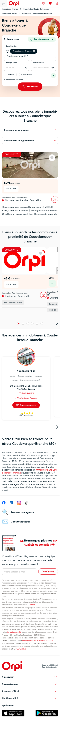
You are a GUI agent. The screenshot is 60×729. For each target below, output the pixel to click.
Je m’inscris (48, 571)
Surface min (38, 62)
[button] (34, 51)
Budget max (11, 62)
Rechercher (32, 86)
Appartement (26, 74)
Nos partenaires (10, 684)
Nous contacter (28, 405)
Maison (11, 74)
